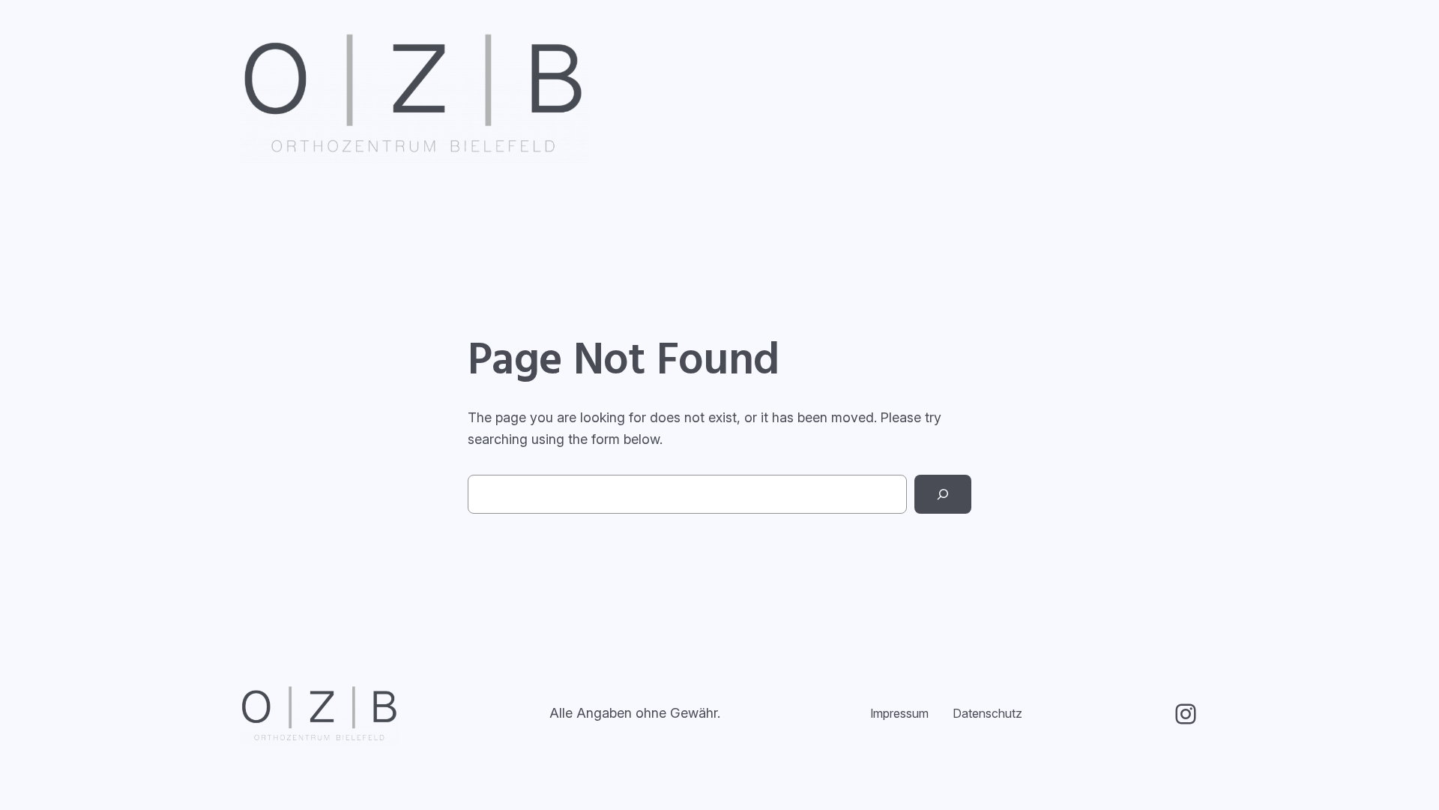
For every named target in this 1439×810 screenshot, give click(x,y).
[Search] (942, 494)
